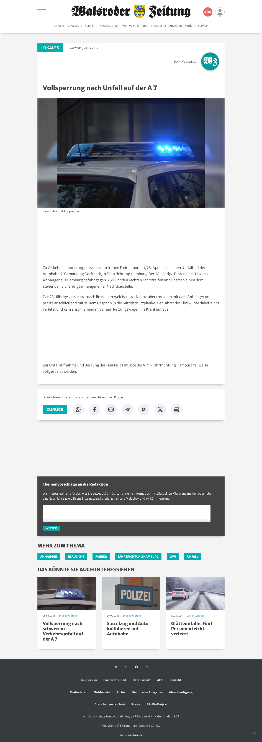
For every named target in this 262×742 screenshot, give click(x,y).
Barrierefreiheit (114, 680)
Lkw (173, 556)
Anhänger (48, 556)
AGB (160, 680)
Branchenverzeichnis (109, 704)
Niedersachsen (109, 25)
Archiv (120, 692)
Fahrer (101, 556)
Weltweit (128, 25)
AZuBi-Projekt (157, 704)
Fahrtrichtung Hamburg (138, 556)
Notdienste (102, 692)
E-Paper (142, 25)
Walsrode (72, 615)
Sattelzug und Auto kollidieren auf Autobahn (127, 629)
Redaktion (189, 61)
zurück (55, 409)
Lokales (59, 25)
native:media (136, 735)
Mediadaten (79, 692)
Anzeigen (175, 25)
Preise (135, 704)
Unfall (192, 556)
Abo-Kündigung (181, 692)
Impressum (89, 680)
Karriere (190, 25)
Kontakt (175, 680)
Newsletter (158, 25)
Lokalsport (74, 25)
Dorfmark (76, 48)
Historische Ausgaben (147, 692)
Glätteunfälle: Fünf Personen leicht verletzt (191, 629)
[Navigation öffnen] (41, 12)
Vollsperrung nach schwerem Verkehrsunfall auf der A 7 (63, 631)
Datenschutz (142, 680)
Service (203, 25)
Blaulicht (91, 25)
